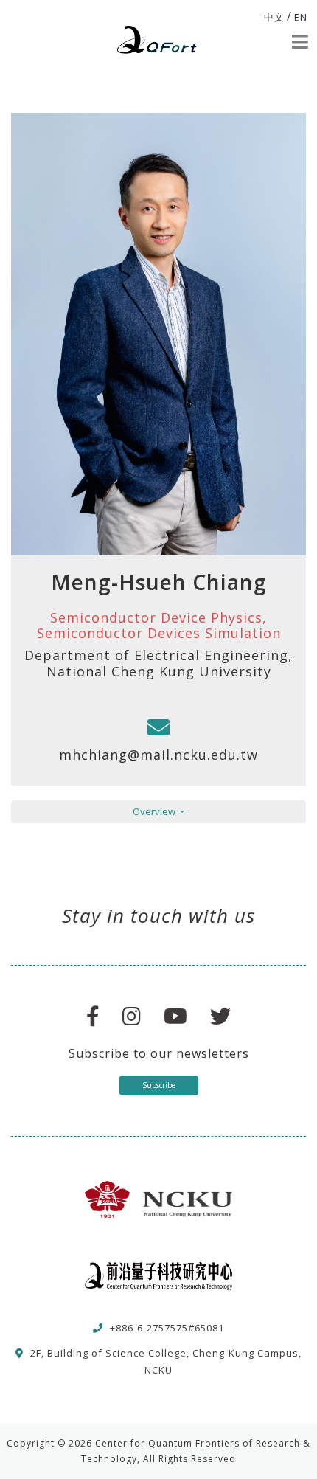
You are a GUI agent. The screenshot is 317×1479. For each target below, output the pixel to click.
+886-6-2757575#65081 (167, 1327)
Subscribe (158, 1085)
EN (300, 17)
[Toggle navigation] (300, 42)
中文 (274, 17)
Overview (155, 811)
